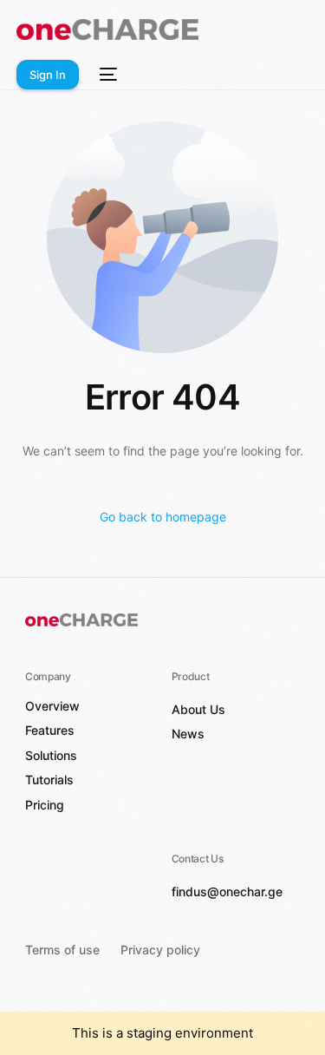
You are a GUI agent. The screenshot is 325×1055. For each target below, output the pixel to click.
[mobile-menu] (106, 74)
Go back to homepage (163, 516)
